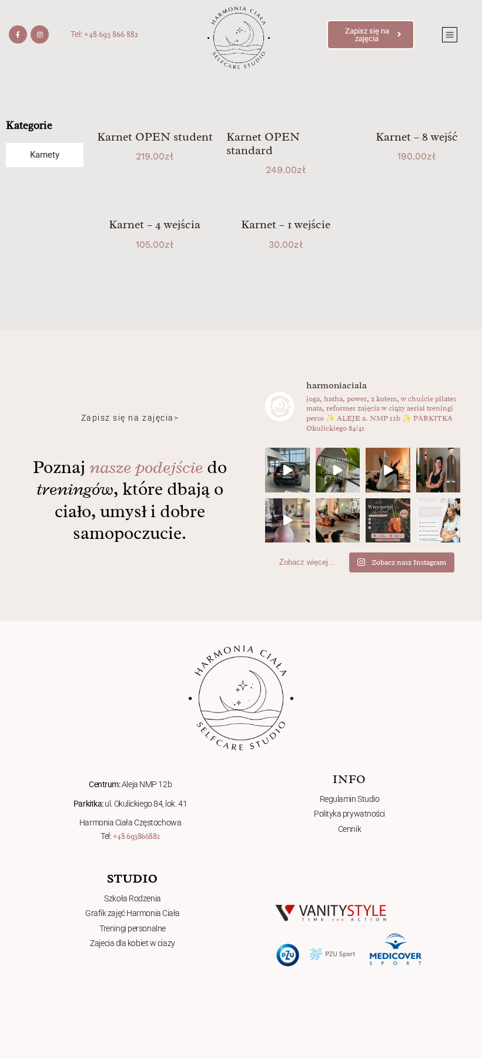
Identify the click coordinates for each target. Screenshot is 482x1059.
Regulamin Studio (350, 799)
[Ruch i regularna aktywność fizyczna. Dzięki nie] (338, 470)
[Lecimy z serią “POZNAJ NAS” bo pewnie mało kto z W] (438, 470)
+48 (91, 34)
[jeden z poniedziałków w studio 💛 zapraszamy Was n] (388, 470)
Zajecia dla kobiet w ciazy (132, 943)
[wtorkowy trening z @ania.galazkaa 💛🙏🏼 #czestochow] (287, 520)
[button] (449, 34)
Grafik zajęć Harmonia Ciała (132, 913)
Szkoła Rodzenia (132, 898)
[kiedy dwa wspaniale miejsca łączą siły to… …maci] (388, 520)
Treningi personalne (132, 928)
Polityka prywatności (349, 813)
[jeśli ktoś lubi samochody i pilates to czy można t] (287, 470)
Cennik (349, 829)
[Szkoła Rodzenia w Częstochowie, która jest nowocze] (438, 520)
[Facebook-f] (18, 34)
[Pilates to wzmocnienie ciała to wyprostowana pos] (338, 520)
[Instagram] (40, 34)
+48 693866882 (136, 836)
